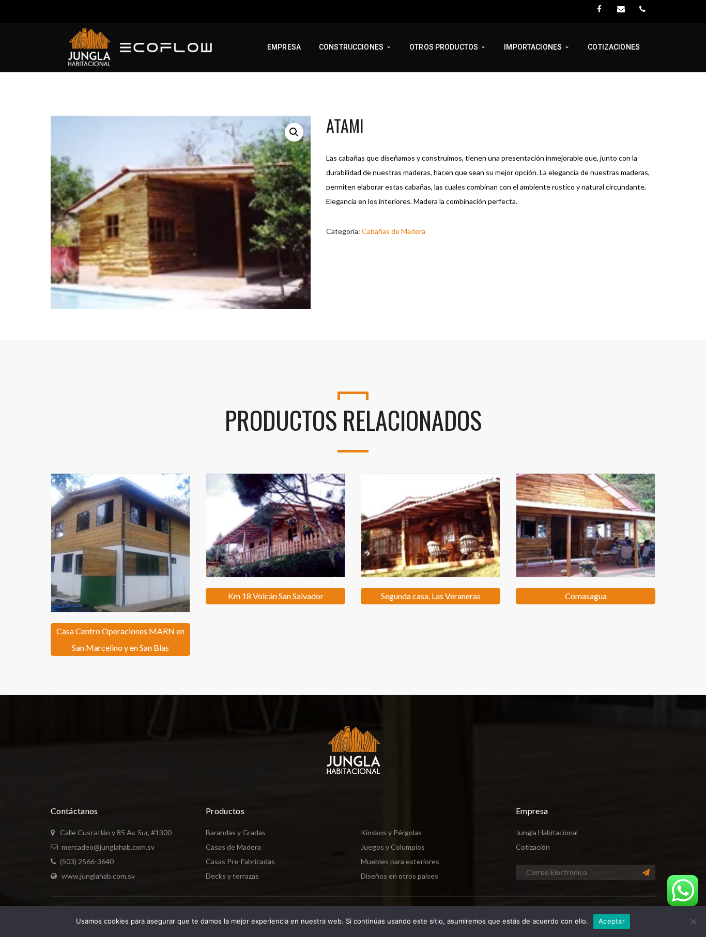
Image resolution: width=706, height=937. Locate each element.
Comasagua (586, 596)
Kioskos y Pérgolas (391, 832)
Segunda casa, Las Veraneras (431, 596)
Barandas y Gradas (236, 832)
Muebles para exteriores (400, 861)
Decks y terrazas (232, 875)
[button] (294, 132)
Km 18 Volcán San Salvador (276, 596)
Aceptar (611, 921)
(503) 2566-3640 (87, 861)
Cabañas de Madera (393, 231)
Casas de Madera (233, 846)
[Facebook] (599, 9)
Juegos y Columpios (393, 846)
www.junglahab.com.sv (98, 875)
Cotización (533, 846)
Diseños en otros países (399, 875)
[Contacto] (621, 9)
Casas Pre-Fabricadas (240, 861)
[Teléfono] (642, 9)
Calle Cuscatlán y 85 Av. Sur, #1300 (116, 832)
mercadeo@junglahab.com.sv (108, 846)
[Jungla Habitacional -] (134, 46)
